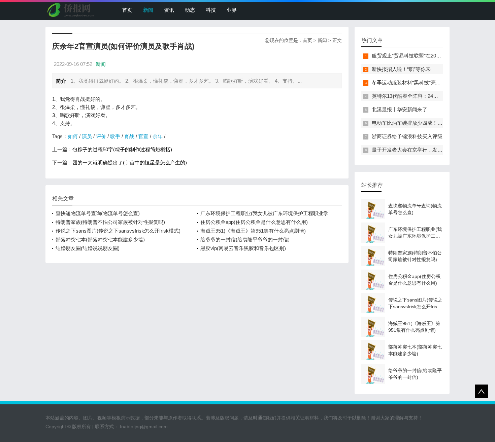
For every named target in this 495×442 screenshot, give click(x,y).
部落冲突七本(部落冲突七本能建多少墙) (100, 239)
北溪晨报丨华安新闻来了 (399, 109)
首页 (127, 10)
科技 (211, 10)
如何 (73, 136)
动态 (190, 10)
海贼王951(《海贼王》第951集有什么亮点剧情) (253, 231)
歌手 (115, 136)
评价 (101, 136)
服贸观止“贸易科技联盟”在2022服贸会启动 (419, 55)
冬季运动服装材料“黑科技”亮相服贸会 (414, 82)
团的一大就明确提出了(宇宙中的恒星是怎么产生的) (129, 162)
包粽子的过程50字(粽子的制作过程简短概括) (122, 149)
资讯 (169, 10)
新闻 (148, 10)
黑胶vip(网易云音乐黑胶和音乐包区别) (243, 248)
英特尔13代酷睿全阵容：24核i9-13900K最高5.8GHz (430, 96)
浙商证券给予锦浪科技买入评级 (407, 136)
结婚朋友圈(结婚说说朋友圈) (88, 248)
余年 (158, 136)
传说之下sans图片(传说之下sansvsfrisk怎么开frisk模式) (118, 231)
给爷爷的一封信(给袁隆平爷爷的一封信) (245, 239)
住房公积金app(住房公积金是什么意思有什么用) (254, 222)
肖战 (129, 136)
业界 (232, 10)
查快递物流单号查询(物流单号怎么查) (98, 213)
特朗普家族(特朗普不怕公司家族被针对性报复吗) (110, 222)
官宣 (143, 136)
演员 (87, 136)
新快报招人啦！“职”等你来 (401, 69)
